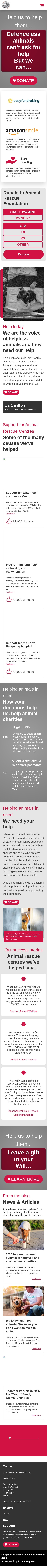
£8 (23, 232)
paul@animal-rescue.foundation (16, 1472)
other (23, 244)
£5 (23, 238)
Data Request (27, 1561)
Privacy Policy (9, 1561)
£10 (23, 226)
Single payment (23, 212)
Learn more (25, 1179)
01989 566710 (9, 1478)
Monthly (23, 217)
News (5, 1520)
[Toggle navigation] (42, 5)
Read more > (10, 514)
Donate (25, 80)
